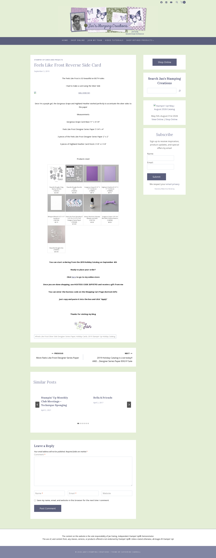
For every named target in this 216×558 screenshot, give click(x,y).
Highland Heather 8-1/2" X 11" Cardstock (110, 188)
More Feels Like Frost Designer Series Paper (57, 355)
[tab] (78, 423)
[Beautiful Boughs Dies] (56, 234)
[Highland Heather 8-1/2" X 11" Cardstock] (110, 173)
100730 (56, 220)
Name (39, 493)
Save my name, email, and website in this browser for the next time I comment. (73, 500)
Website (107, 493)
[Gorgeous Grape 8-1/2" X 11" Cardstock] (92, 173)
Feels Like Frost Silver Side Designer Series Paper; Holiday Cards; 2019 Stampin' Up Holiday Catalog (75, 336)
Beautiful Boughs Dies (56, 248)
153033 (74, 191)
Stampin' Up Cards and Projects (48, 60)
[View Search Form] (177, 2)
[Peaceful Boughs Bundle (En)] (74, 173)
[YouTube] (171, 2)
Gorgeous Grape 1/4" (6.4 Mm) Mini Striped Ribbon (110, 217)
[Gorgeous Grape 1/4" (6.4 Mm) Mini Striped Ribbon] (110, 203)
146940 (110, 220)
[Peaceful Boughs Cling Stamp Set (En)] (56, 173)
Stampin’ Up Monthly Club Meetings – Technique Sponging (54, 401)
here (74, 277)
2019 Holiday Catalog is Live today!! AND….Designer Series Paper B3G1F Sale (112, 357)
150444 (74, 222)
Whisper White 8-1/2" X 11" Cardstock (56, 217)
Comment (39, 454)
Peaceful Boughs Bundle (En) (74, 188)
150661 (56, 250)
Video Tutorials (114, 40)
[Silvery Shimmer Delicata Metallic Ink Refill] (92, 203)
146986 (110, 191)
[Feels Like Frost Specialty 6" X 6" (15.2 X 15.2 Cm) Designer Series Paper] (74, 203)
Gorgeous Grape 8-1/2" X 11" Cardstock (92, 188)
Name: (150, 153)
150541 (56, 191)
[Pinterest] (166, 2)
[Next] (129, 405)
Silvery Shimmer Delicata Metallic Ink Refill (92, 217)
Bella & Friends (102, 397)
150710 (92, 220)
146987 (92, 191)
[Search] (180, 90)
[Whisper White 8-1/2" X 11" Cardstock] (56, 203)
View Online (157, 119)
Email (72, 493)
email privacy (173, 184)
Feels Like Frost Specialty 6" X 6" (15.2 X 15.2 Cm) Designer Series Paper (74, 218)
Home (65, 40)
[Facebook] (161, 2)
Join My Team (95, 40)
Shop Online (78, 40)
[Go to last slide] (37, 405)
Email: (150, 162)
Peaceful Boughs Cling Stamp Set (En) (56, 188)
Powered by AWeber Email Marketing (164, 189)
